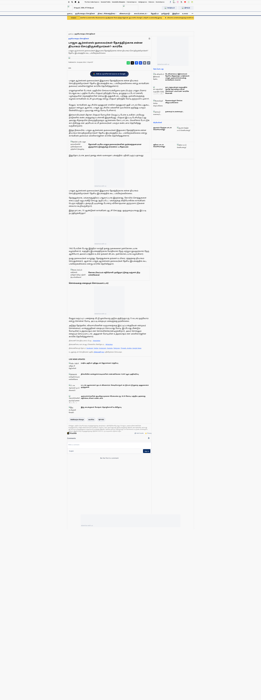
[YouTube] (185, 2)
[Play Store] (192, 2)
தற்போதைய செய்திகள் (85, 13)
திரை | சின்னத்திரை (106, 13)
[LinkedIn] (140, 63)
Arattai (129, 348)
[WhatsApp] (188, 2)
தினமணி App (99, 352)
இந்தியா (175, 13)
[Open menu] (69, 2)
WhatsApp (109, 344)
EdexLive (151, 2)
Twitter (96, 348)
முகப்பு (69, 13)
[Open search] (72, 2)
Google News (136, 348)
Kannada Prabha (105, 2)
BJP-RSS (101, 419)
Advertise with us (100, 186)
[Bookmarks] (75, 2)
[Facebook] (170, 2)
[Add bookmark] (149, 38)
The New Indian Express (92, 2)
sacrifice (91, 419)
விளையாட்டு (124, 13)
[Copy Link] (148, 63)
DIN (69, 68)
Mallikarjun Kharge (77, 419)
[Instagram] (177, 2)
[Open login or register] (78, 2)
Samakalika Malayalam (118, 2)
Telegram (116, 348)
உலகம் (185, 13)
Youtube (110, 348)
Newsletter (96, 341)
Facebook (89, 348)
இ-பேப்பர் (187, 8)
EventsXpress (160, 2)
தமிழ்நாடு (165, 13)
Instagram (102, 348)
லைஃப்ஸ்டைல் (140, 13)
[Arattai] (174, 2)
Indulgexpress (142, 2)
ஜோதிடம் (155, 13)
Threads (123, 348)
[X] (181, 2)
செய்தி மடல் (171, 8)
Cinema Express (132, 2)
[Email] (144, 63)
